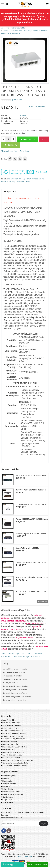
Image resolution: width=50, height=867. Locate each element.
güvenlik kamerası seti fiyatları (15, 669)
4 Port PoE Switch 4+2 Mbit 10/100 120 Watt (32, 475)
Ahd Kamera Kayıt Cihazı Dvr (13, 739)
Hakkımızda (7, 781)
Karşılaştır (25, 151)
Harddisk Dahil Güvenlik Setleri (14, 747)
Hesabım (6, 786)
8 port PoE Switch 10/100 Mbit (28, 548)
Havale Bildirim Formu (11, 791)
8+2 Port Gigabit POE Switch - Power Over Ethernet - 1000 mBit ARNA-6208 (32, 533)
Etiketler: (4, 179)
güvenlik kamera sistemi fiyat (15, 679)
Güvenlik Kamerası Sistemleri (14, 752)
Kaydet (44, 823)
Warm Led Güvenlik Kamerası (14, 733)
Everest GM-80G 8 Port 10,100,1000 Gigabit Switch (32, 504)
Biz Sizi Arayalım (44, 140)
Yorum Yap (17, 99)
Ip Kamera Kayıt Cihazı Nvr (27, 656)
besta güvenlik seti (11, 683)
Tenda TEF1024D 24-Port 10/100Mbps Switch (32, 562)
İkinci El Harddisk (9, 720)
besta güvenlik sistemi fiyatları (15, 686)
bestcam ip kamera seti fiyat (14, 700)
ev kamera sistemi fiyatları (14, 672)
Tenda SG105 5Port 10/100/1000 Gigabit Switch (32, 519)
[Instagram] (8, 830)
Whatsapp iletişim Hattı (37, 864)
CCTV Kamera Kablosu (11, 757)
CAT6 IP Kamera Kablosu (12, 755)
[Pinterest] (20, 158)
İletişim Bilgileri (8, 789)
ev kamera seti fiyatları (12, 676)
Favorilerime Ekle (10, 151)
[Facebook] (9, 158)
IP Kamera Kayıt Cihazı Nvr (13, 736)
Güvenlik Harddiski (10, 744)
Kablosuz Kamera (9, 728)
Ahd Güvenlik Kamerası (11, 725)
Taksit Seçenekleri (37, 106)
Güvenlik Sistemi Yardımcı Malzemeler (17, 760)
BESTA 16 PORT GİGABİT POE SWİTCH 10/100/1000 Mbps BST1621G (32, 490)
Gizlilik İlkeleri (7, 797)
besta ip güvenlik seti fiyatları (15, 689)
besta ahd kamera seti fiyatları (15, 693)
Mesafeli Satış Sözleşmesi (12, 794)
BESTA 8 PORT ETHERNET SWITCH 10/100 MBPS (32, 591)
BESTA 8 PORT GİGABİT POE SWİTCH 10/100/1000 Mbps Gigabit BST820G (32, 577)
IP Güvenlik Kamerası (11, 723)
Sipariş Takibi (7, 802)
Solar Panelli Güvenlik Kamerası (15, 765)
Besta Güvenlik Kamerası (12, 731)
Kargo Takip (7, 799)
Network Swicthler (9, 741)
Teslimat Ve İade (9, 783)
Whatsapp (8, 864)
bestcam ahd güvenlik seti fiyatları (17, 696)
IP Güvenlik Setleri (9, 749)
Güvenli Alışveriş (9, 775)
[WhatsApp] (25, 158)
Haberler (6, 778)
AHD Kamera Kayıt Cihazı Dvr (15, 654)
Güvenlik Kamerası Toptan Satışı (15, 763)
